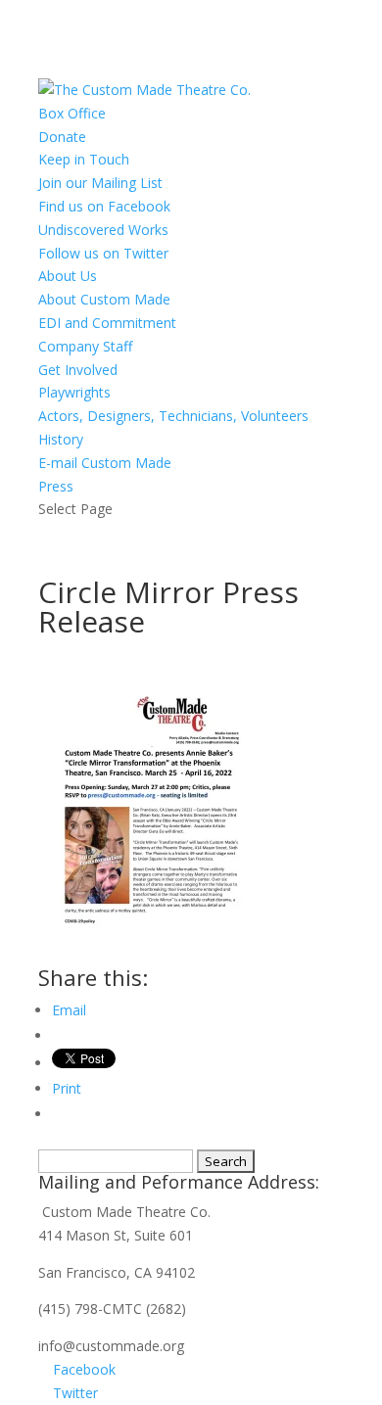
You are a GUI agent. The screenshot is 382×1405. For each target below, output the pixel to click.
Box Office (72, 113)
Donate (62, 136)
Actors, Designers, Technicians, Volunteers (173, 415)
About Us (67, 275)
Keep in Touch (83, 159)
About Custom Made (104, 299)
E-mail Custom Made (104, 462)
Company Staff (85, 346)
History (60, 439)
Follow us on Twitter (103, 253)
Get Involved (78, 369)
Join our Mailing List (100, 182)
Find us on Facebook (104, 206)
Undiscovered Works (103, 229)
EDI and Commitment (107, 322)
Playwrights (74, 392)
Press (55, 486)
